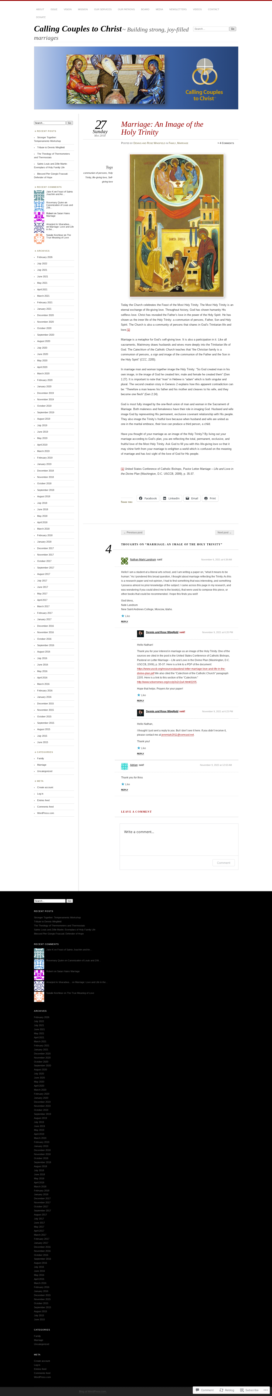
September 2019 (45, 412)
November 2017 (45, 554)
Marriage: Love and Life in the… (91, 982)
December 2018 (45, 470)
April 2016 (42, 677)
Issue (54, 9)
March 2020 (43, 373)
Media (159, 9)
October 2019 (44, 406)
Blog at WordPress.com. (93, 1391)
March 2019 (43, 451)
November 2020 (45, 322)
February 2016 (44, 690)
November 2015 (45, 710)
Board (145, 9)
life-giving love (99, 177)
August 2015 (43, 729)
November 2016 (45, 632)
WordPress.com (45, 813)
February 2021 (44, 302)
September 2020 (45, 334)
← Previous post (132, 532)
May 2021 (42, 283)
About (40, 9)
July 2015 (42, 736)
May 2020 (42, 360)
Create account (45, 787)
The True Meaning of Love (58, 236)
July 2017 (42, 580)
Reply (124, 621)
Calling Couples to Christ (78, 28)
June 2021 (42, 276)
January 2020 (44, 386)
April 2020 (42, 367)
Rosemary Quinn (55, 202)
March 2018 (43, 528)
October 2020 (44, 328)
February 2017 (44, 613)
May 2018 (42, 516)
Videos (197, 9)
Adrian (134, 765)
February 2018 (44, 535)
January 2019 (44, 464)
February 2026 (44, 257)
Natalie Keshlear (54, 235)
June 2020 (42, 354)
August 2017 (43, 574)
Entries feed (43, 800)
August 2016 (43, 651)
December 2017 (45, 548)
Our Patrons (126, 9)
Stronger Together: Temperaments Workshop (57, 917)
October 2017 (44, 561)
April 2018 (42, 522)
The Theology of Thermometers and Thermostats (59, 925)
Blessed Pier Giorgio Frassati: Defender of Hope (59, 933)
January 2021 (44, 309)
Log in (40, 793)
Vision (68, 9)
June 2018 (42, 509)
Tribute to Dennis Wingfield (51, 147)
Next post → (225, 532)
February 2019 (44, 457)
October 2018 (44, 483)
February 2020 (44, 380)
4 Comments (227, 143)
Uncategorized (44, 771)
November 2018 (45, 477)
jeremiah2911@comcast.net (178, 734)
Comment (223, 863)
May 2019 (42, 438)
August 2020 (43, 341)
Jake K (50, 191)
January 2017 (44, 619)
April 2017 (42, 600)
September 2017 (45, 567)
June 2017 (42, 587)
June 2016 (42, 664)
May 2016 (42, 671)
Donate (41, 17)
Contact (213, 9)
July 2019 (42, 425)
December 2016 (45, 626)
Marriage (182, 143)
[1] (128, 329)
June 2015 (42, 742)
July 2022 (42, 263)
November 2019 (45, 399)
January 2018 (44, 541)
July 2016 (42, 658)
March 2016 (43, 684)
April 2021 (42, 289)
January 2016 (44, 697)
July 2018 (42, 503)
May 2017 (42, 593)
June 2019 (42, 431)
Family (172, 143)
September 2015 (45, 723)
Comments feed (45, 806)
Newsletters (178, 9)
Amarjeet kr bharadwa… (58, 224)
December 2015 (45, 703)
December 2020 (45, 315)
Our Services (103, 9)
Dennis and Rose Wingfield (149, 143)
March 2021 (43, 296)
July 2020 (42, 347)
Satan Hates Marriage (68, 971)
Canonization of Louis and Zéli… (84, 960)
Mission (83, 9)
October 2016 (44, 639)
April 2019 (42, 444)
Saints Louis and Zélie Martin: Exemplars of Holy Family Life (64, 929)
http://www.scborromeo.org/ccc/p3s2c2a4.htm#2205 (167, 682)
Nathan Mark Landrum (143, 559)
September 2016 (45, 645)
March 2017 (43, 606)
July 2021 (42, 270)
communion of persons (95, 173)
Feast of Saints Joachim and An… (59, 192)
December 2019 (45, 393)
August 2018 (43, 496)
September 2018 (45, 490)
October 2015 (44, 716)
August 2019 (43, 418)
